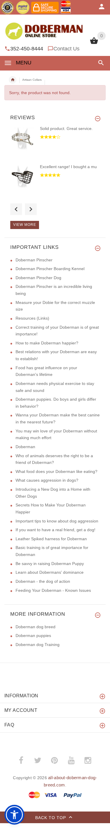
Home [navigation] (12, 80)
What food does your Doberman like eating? (56, 471)
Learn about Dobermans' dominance (50, 572)
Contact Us (66, 49)
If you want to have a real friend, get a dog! (55, 529)
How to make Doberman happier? (47, 343)
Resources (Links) (32, 318)
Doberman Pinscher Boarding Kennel (50, 268)
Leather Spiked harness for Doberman (51, 538)
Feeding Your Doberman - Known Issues (53, 590)
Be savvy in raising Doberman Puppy (50, 563)
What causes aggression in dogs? (47, 480)
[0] (94, 43)
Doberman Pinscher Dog (38, 277)
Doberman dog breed (35, 626)
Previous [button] (16, 209)
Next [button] (31, 209)
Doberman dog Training (38, 644)
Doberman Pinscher (34, 260)
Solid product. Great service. (66, 128)
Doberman (25, 446)
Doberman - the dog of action (43, 581)
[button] (100, 63)
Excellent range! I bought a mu (68, 166)
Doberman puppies (33, 635)
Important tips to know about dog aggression (57, 521)
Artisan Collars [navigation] (32, 79)
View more (24, 225)
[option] (55, 144)
